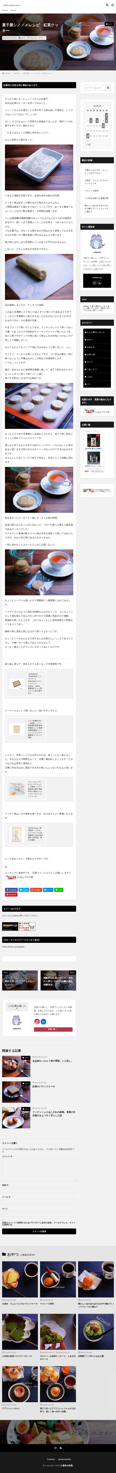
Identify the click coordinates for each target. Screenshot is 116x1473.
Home (5, 10)
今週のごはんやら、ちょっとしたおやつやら (96, 171)
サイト (5, 1209)
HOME (7, 73)
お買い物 (91, 354)
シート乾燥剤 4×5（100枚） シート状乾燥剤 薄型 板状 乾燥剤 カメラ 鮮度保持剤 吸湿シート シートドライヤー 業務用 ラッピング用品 (35, 729)
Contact (50, 1459)
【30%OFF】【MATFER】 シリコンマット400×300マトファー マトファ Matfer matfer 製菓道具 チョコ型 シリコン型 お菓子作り (35, 683)
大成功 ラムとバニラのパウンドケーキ (96, 181)
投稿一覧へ (52, 1029)
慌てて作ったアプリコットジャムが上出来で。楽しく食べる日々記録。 (58, 1410)
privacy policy (64, 1459)
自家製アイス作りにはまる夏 (91, 1356)
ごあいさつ (92, 369)
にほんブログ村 (25, 877)
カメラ (90, 362)
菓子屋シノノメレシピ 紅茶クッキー (37, 73)
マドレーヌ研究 (91, 190)
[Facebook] (11, 890)
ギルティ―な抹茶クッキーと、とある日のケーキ (58, 1357)
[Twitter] (24, 890)
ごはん (90, 376)
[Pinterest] (11, 894)
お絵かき (91, 347)
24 (88, 136)
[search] (108, 88)
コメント (7, 1156)
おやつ (23, 38)
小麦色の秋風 (66, 1465)
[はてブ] (48, 890)
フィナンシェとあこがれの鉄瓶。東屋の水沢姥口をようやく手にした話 (54, 1114)
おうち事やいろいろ (96, 332)
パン (89, 384)
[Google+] (36, 890)
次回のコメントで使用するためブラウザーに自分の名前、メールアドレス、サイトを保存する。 (38, 1224)
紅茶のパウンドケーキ (44, 1086)
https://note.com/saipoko (13, 946)
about (13, 10)
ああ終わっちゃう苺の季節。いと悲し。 (53, 1060)
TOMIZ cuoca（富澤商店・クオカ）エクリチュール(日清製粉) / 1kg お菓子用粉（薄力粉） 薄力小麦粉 (35, 834)
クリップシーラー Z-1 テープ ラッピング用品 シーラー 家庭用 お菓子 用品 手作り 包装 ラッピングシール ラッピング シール (35, 789)
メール (6, 1197)
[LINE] (58, 890)
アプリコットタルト (11, 1408)
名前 (5, 1185)
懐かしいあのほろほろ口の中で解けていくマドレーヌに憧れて (96, 208)
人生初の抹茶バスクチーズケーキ (17, 1356)
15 (103, 125)
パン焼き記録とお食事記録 (96, 198)
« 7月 (88, 144)
